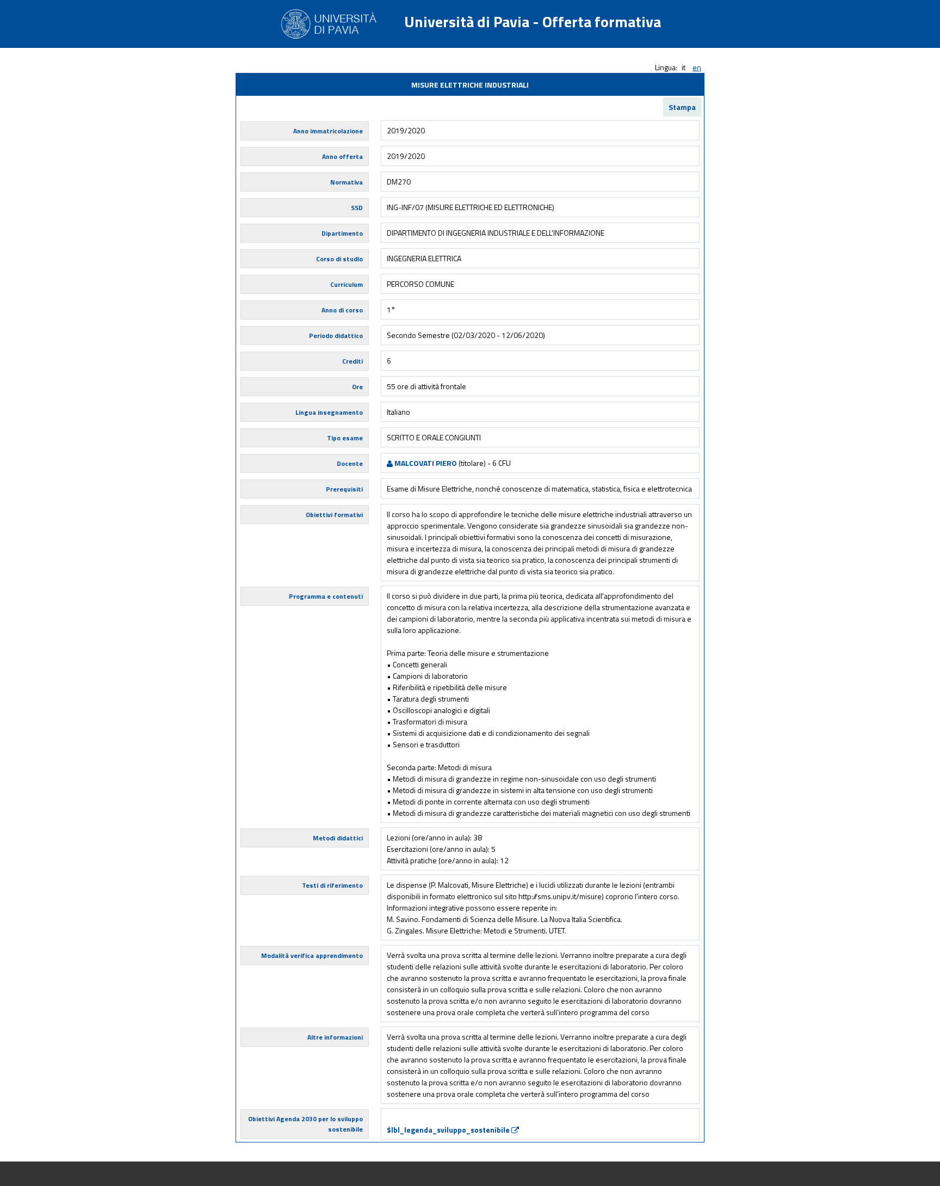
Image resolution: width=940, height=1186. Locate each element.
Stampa (682, 107)
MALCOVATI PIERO (425, 463)
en (696, 67)
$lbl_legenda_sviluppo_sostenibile (449, 1129)
